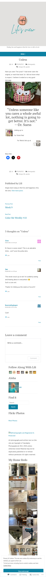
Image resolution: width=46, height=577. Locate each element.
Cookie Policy (7, 565)
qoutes (28, 67)
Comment (33, 358)
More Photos (13, 421)
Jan (6, 269)
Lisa (7, 240)
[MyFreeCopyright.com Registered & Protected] (23, 434)
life (24, 67)
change (20, 67)
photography (31, 64)
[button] (13, 469)
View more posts (17, 191)
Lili (12, 64)
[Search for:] (19, 403)
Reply (39, 260)
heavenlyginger (11, 305)
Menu (27, 54)
